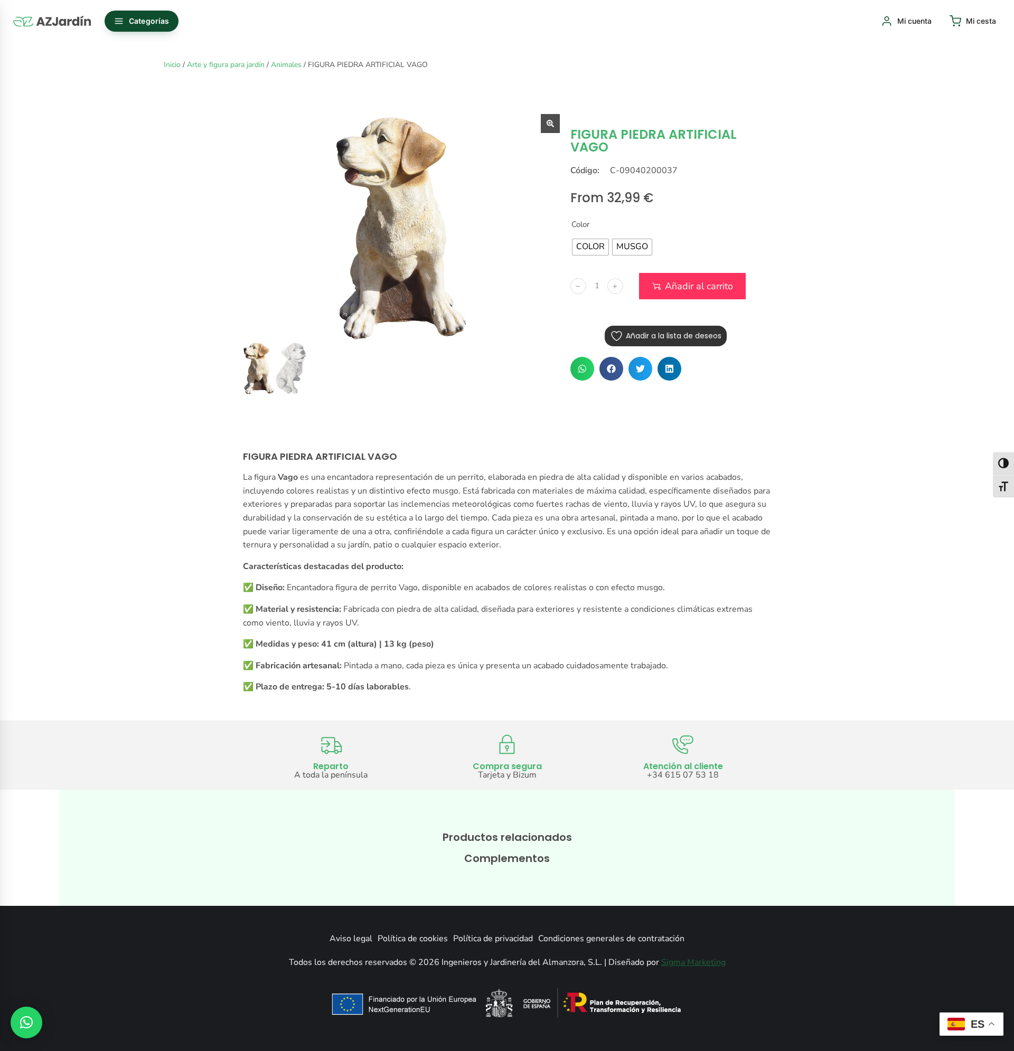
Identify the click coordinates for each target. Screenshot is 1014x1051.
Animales (286, 65)
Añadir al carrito (699, 286)
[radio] (590, 247)
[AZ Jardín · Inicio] (53, 21)
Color (580, 224)
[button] (582, 369)
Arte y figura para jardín (226, 65)
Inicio (172, 65)
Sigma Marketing (693, 962)
